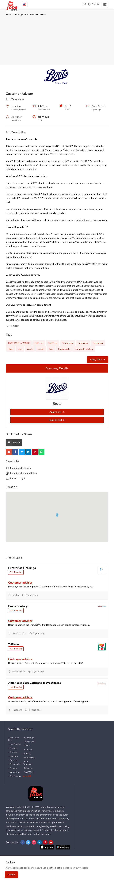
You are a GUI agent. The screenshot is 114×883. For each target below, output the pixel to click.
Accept (11, 874)
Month (41, 348)
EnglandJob (64, 348)
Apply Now (96, 359)
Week (30, 348)
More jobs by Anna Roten (23, 473)
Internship (83, 343)
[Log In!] (98, 4)
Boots (57, 403)
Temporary (67, 343)
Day (20, 348)
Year (51, 348)
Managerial (20, 14)
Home (8, 14)
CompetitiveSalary (84, 348)
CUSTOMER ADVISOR (19, 343)
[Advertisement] (57, 39)
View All (27, 776)
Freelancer (98, 343)
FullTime (39, 343)
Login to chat (56, 420)
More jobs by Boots (20, 468)
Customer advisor (20, 583)
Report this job (18, 478)
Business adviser (38, 14)
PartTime (52, 343)
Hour (10, 348)
